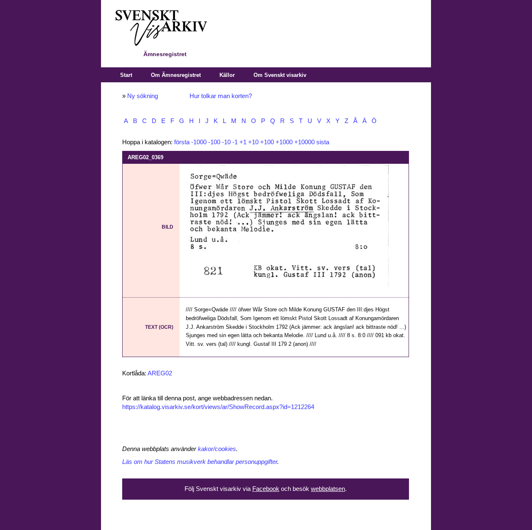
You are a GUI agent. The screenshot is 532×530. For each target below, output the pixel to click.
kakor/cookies (217, 449)
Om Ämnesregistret (176, 75)
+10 (253, 142)
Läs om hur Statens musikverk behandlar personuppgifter (199, 462)
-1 (235, 142)
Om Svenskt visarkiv (280, 75)
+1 (242, 142)
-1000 (199, 142)
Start (126, 75)
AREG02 (160, 373)
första (182, 142)
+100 (267, 142)
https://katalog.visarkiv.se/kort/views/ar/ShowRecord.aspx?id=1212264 (218, 407)
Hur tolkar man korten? (221, 96)
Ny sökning (142, 96)
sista (322, 142)
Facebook (265, 489)
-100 (214, 142)
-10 (226, 142)
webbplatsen (328, 489)
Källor (227, 75)
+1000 (284, 142)
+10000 (304, 142)
